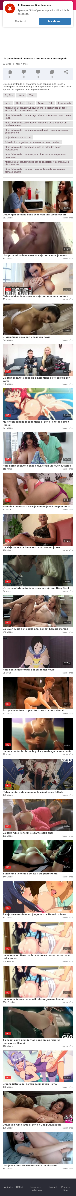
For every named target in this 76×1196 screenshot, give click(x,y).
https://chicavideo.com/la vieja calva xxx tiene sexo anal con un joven (38, 116)
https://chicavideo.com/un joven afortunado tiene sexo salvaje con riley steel (36, 131)
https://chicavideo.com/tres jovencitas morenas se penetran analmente (35, 155)
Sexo (40, 103)
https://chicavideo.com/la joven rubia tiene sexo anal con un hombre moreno (35, 124)
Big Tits (9, 95)
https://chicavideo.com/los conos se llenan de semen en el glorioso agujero (35, 170)
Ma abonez (55, 21)
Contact (53, 1187)
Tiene (30, 103)
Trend (32, 95)
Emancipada (64, 103)
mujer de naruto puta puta (18, 137)
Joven (8, 103)
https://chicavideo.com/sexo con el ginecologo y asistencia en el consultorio (37, 163)
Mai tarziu (21, 21)
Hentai (21, 95)
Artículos (8, 1187)
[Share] (66, 72)
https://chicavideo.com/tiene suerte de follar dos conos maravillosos (33, 148)
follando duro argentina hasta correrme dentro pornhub (32, 142)
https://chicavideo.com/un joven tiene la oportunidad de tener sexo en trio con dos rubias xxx (36, 109)
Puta (50, 103)
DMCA (19, 1187)
